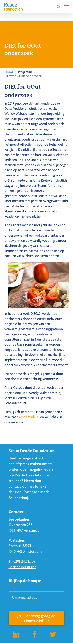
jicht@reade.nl (28, 417)
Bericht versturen (22, 567)
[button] (66, 6)
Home (9, 72)
